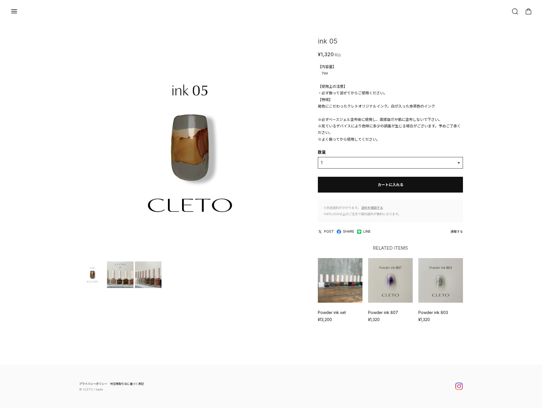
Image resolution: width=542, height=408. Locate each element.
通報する (457, 232)
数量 (322, 152)
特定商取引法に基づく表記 (127, 383)
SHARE (348, 231)
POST (329, 231)
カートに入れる (390, 184)
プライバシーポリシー (93, 383)
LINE (367, 231)
